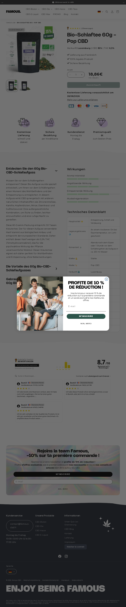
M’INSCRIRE (86, 316)
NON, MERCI (86, 323)
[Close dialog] (106, 279)
